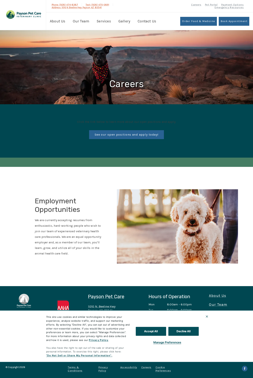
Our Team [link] (81, 21)
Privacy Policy (98, 340)
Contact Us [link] (147, 21)
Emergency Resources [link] (229, 7)
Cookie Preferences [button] (163, 369)
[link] (24, 14)
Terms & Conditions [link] (75, 369)
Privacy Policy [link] (103, 369)
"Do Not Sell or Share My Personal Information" (78, 355)
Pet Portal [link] (211, 4)
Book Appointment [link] (234, 21)
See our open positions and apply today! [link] (127, 134)
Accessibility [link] (128, 367)
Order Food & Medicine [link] (198, 21)
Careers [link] (196, 4)
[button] (66, 309)
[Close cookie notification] (207, 316)
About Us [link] (57, 21)
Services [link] (104, 21)
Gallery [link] (124, 21)
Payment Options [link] (232, 4)
